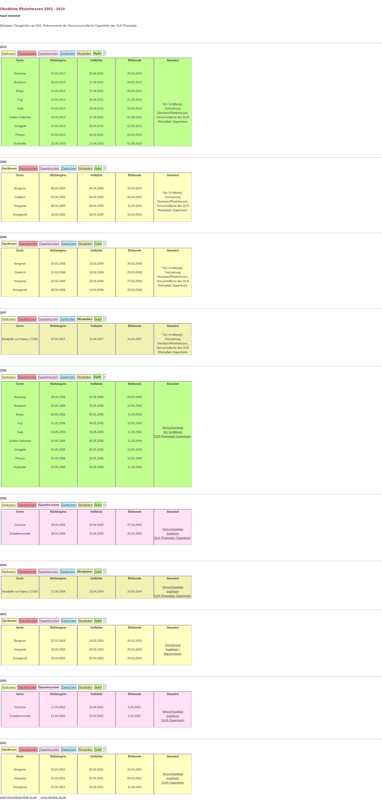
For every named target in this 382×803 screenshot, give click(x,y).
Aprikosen (8, 53)
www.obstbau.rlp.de (53, 797)
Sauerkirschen (48, 53)
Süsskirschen (27, 53)
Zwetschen (67, 53)
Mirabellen (84, 53)
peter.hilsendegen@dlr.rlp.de (18, 797)
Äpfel (98, 168)
